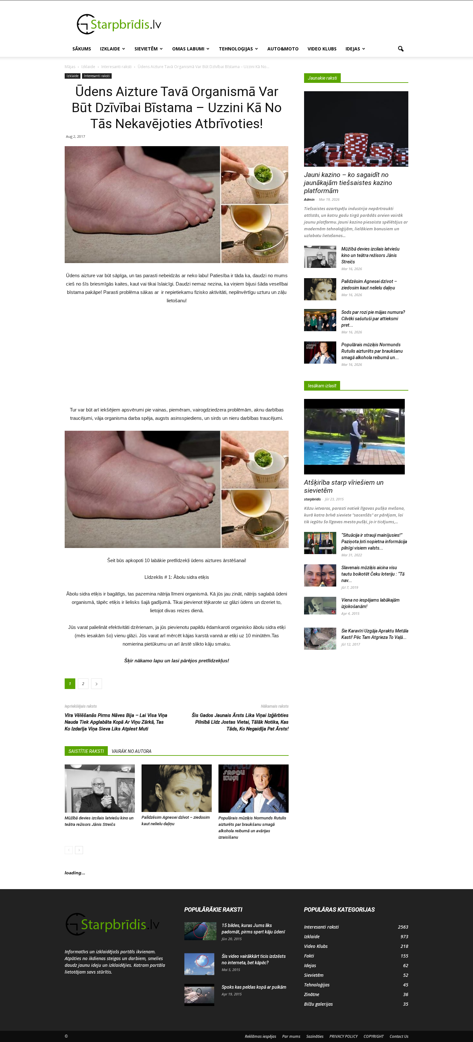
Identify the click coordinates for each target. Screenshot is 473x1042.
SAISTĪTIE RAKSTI (86, 751)
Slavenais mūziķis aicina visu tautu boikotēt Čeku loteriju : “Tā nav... (372, 574)
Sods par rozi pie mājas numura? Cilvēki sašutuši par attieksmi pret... (373, 319)
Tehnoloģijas (236, 49)
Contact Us (399, 1036)
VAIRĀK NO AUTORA (132, 751)
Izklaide (110, 49)
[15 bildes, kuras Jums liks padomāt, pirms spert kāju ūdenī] (200, 931)
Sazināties (314, 1036)
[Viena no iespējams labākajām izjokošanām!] (320, 606)
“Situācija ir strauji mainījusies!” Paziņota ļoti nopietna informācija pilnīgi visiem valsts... (374, 542)
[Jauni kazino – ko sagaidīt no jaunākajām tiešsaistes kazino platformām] (356, 129)
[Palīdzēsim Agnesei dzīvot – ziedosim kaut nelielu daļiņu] (177, 788)
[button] (400, 49)
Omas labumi (188, 49)
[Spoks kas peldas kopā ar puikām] (199, 995)
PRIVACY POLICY (343, 1036)
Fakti (309, 956)
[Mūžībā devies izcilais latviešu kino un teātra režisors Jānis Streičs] (100, 788)
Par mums (291, 1036)
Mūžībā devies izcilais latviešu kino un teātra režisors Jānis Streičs (370, 255)
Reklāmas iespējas (260, 1036)
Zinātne (311, 994)
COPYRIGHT (374, 1036)
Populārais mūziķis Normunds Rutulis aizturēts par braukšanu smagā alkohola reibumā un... (372, 351)
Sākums (81, 49)
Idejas (353, 49)
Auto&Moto (283, 49)
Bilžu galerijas (318, 1004)
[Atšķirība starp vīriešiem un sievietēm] (356, 436)
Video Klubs (322, 49)
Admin (309, 199)
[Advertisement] (291, 23)
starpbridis (312, 499)
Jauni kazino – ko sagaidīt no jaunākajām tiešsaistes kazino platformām (348, 183)
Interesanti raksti (97, 76)
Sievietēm (146, 49)
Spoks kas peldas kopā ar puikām (254, 987)
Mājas (70, 66)
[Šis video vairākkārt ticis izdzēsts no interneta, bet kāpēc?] (199, 964)
